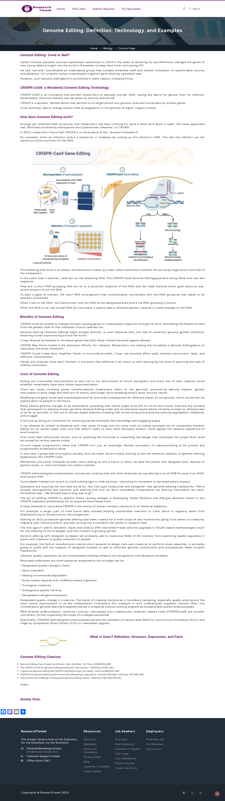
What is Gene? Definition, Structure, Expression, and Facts (136, 637)
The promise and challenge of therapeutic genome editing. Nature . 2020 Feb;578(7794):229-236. (70, 678)
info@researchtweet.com (42, 751)
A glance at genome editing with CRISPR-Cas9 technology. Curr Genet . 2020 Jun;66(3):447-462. (70, 671)
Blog (86, 761)
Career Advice (92, 771)
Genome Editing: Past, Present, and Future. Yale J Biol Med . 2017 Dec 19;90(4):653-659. (65, 664)
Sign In (196, 8)
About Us (90, 739)
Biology (108, 48)
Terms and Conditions (90, 750)
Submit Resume (103, 9)
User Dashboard (125, 758)
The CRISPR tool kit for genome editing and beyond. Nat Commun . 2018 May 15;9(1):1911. (67, 667)
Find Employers (125, 744)
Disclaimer (90, 744)
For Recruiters (131, 9)
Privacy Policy (92, 757)
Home (60, 9)
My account (153, 749)
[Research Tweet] (36, 9)
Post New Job (155, 739)
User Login (122, 753)
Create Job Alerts (126, 768)
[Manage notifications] (217, 793)
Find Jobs (78, 9)
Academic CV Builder (96, 766)
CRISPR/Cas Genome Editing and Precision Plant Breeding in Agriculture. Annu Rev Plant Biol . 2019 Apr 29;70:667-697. (82, 674)
